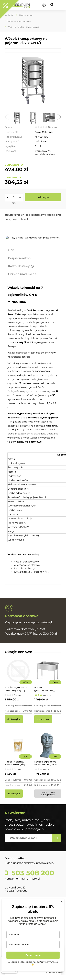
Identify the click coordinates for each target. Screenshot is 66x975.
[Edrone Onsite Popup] (33, 487)
